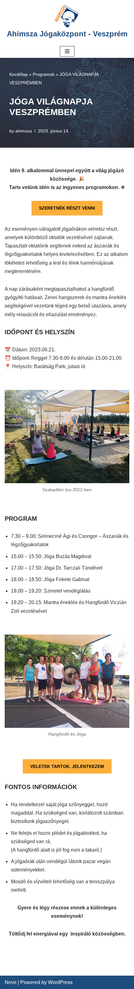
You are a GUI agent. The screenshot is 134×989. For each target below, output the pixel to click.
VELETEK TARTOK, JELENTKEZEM (67, 766)
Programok (44, 74)
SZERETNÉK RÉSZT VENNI (67, 208)
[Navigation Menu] (67, 51)
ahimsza (23, 130)
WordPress (60, 982)
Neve (11, 982)
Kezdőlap (18, 74)
